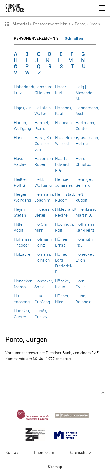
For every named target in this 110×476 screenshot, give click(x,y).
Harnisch (63, 122)
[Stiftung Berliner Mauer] (68, 434)
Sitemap (55, 467)
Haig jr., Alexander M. (85, 93)
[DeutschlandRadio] (74, 415)
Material (20, 24)
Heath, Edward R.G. (62, 164)
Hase (19, 137)
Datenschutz (80, 452)
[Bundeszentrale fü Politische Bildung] (35, 415)
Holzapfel (22, 254)
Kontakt (13, 452)
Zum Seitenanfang (103, 392)
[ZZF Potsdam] (37, 434)
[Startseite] (14, 9)
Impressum (44, 452)
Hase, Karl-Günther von (44, 143)
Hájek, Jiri (23, 107)
